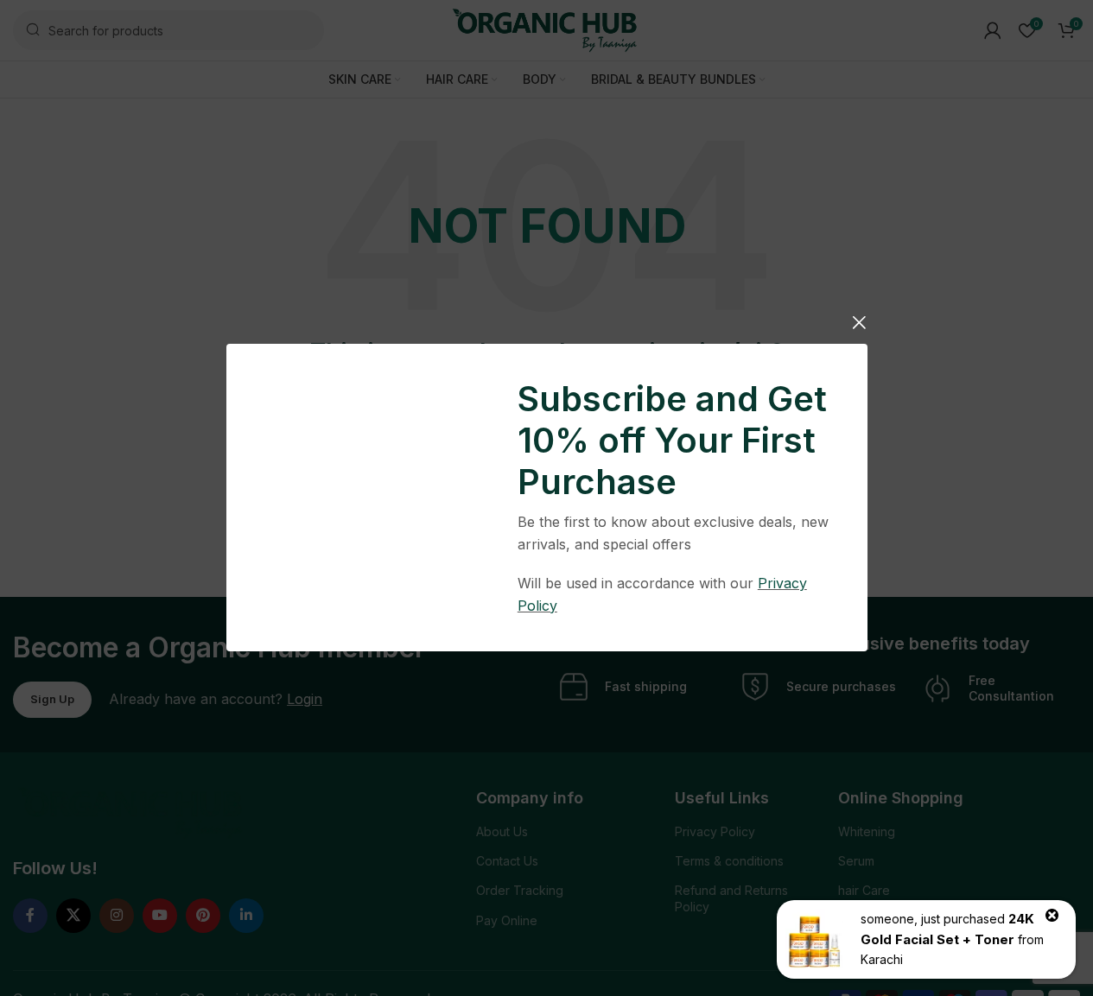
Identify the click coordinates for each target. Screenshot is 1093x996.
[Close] (858, 322)
